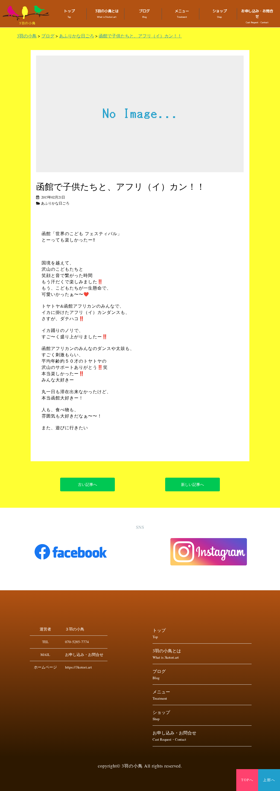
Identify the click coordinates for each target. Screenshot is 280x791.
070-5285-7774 (77, 641)
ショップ (219, 13)
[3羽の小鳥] (27, 13)
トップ (69, 13)
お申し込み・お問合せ (257, 16)
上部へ (269, 780)
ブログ (144, 13)
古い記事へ (87, 484)
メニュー (182, 13)
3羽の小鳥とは (107, 13)
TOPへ (247, 780)
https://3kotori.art (78, 667)
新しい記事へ (192, 484)
